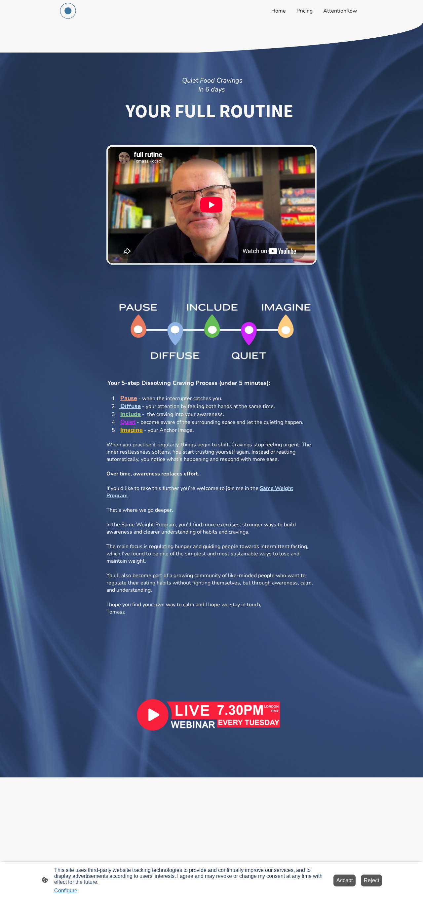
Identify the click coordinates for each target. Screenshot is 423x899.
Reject (371, 880)
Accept (344, 880)
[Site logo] (68, 10)
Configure (65, 890)
